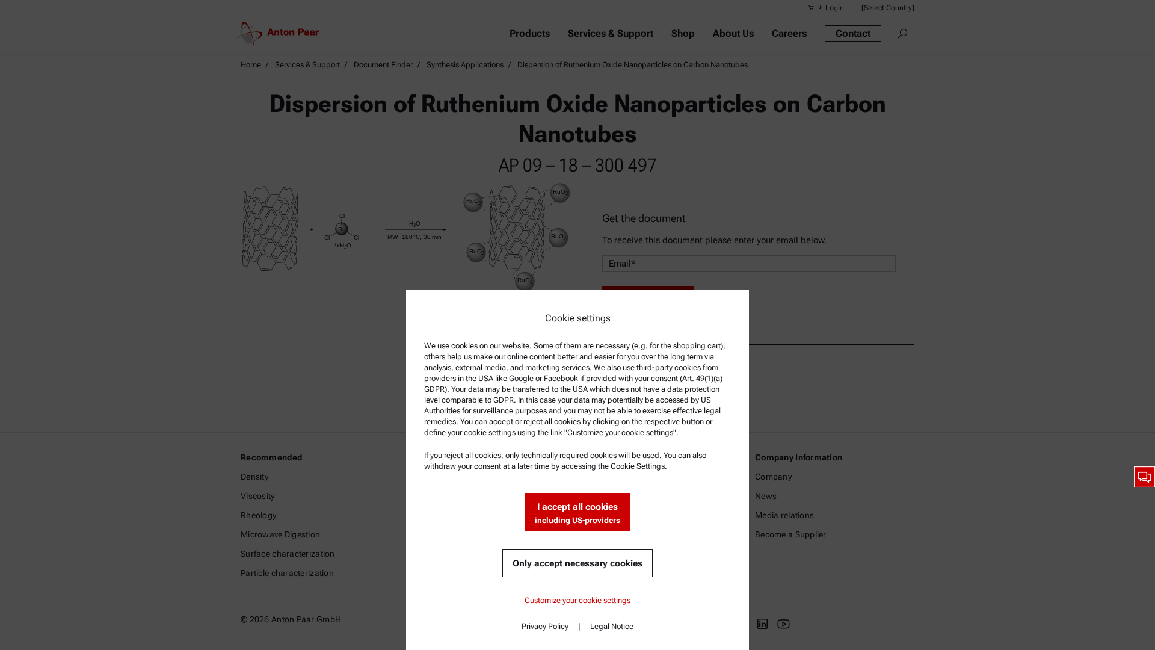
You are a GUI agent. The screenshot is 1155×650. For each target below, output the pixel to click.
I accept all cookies (577, 513)
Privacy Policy (545, 626)
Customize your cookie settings (577, 600)
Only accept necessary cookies (577, 563)
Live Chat (1144, 477)
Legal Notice (611, 626)
